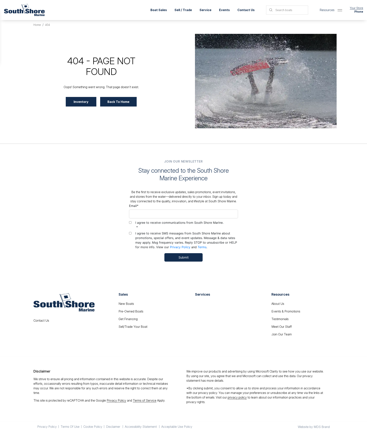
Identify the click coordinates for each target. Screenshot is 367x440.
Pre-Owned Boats (131, 311)
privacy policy (237, 397)
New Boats (126, 304)
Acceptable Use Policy (177, 427)
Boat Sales (158, 10)
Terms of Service (144, 400)
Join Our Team (281, 334)
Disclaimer (113, 427)
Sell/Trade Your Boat (133, 327)
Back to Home (118, 102)
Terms (202, 247)
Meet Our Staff (281, 327)
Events (224, 10)
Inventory (81, 102)
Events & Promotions (285, 311)
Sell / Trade (183, 10)
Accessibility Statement (141, 427)
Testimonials (280, 319)
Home (37, 24)
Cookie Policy (92, 427)
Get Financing (128, 319)
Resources (327, 10)
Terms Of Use (70, 427)
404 (47, 24)
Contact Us (246, 10)
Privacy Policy (180, 247)
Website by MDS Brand (314, 427)
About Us (277, 304)
